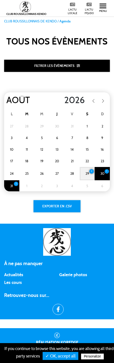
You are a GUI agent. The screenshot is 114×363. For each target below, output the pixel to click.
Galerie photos (73, 275)
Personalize (92, 356)
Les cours (13, 282)
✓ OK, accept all (60, 356)
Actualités (13, 275)
